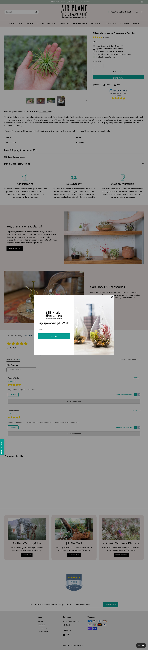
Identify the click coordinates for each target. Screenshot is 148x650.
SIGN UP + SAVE (2, 447)
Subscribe (54, 336)
